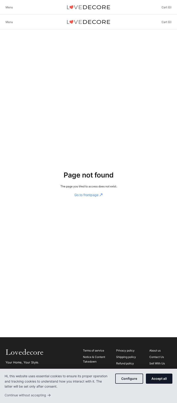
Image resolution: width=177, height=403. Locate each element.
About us (155, 350)
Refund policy (125, 363)
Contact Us (156, 357)
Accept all (159, 378)
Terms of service (93, 350)
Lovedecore (25, 352)
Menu (9, 7)
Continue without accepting (28, 395)
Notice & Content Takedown (94, 359)
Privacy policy (125, 350)
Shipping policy (126, 357)
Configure (129, 378)
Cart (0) (166, 7)
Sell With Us (157, 363)
